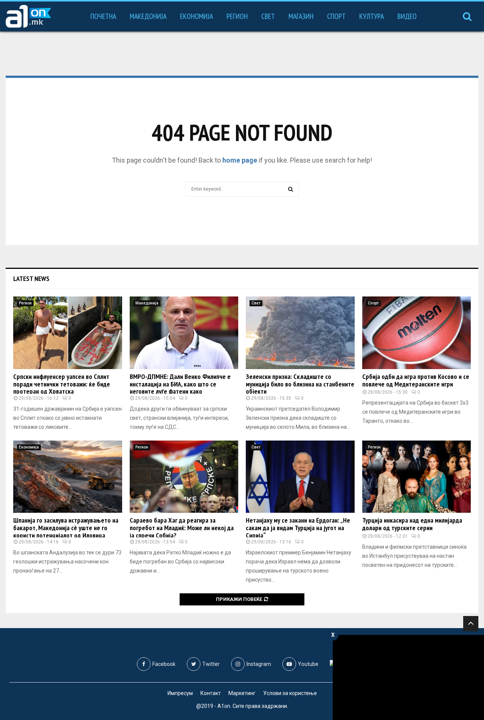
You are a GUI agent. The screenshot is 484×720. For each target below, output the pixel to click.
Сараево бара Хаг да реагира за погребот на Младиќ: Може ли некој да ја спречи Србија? (182, 528)
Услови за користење (290, 693)
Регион (237, 16)
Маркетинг (242, 693)
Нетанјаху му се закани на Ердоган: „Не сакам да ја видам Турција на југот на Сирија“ (298, 528)
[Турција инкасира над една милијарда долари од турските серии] (416, 477)
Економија (196, 16)
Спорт (336, 16)
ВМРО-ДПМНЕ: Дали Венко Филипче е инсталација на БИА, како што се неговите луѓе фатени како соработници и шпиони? (180, 387)
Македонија (148, 16)
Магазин (301, 16)
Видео (407, 16)
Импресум (180, 693)
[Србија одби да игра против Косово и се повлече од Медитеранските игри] (416, 332)
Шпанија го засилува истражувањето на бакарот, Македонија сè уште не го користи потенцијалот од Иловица (65, 528)
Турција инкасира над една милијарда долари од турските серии (412, 524)
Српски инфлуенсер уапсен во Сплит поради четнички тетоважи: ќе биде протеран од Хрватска (61, 384)
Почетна (103, 16)
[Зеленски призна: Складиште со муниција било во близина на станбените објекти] (300, 332)
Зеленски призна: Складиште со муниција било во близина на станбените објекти (300, 384)
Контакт (210, 693)
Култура (371, 16)
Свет (268, 16)
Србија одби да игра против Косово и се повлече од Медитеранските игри (415, 380)
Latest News (31, 278)
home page (239, 160)
